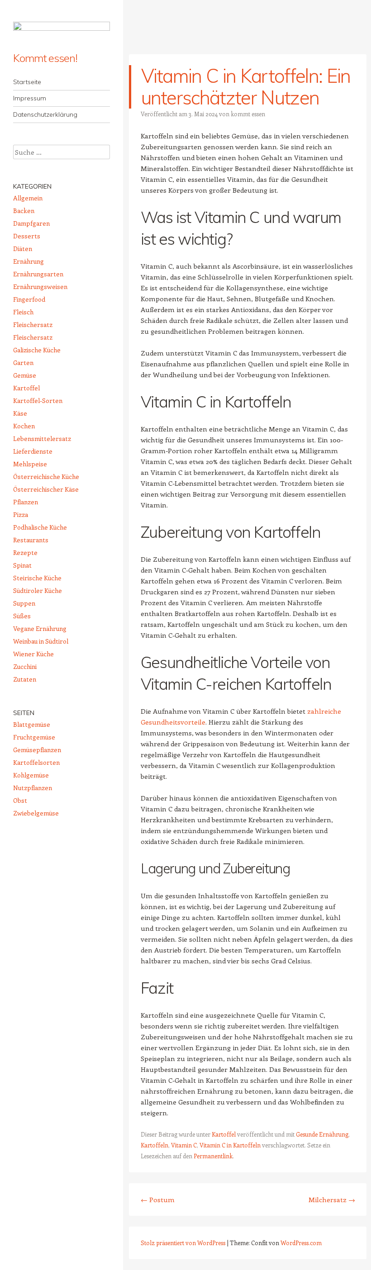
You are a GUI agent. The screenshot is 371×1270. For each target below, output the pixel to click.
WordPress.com (301, 1242)
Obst (20, 800)
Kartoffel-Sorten (37, 400)
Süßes (22, 615)
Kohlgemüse (31, 775)
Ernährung (28, 261)
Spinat (22, 565)
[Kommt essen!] (61, 32)
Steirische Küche (37, 577)
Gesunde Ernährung (322, 1134)
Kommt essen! (45, 58)
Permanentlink (213, 1156)
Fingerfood (29, 299)
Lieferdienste (32, 451)
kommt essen (248, 114)
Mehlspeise (30, 464)
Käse (20, 413)
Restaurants (30, 539)
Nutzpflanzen (32, 787)
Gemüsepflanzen (37, 749)
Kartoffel (224, 1134)
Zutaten (24, 679)
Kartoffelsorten (36, 762)
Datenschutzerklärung (45, 114)
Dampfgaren (31, 223)
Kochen (24, 426)
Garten (23, 362)
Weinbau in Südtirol (40, 641)
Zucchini (25, 666)
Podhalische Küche (40, 527)
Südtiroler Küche (37, 590)
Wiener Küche (33, 653)
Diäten (22, 248)
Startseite (27, 82)
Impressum (29, 98)
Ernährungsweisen (40, 286)
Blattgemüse (31, 724)
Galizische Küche (37, 350)
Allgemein (28, 198)
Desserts (26, 236)
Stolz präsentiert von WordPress (183, 1242)
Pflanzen (25, 502)
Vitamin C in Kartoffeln (230, 1145)
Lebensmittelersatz (42, 438)
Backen (23, 210)
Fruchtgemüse (34, 737)
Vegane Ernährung (40, 628)
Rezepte (25, 552)
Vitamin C (184, 1145)
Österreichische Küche (46, 476)
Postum (158, 1199)
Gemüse (24, 375)
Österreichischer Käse (46, 489)
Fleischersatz (32, 324)
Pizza (20, 514)
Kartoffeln (154, 1145)
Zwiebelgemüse (36, 813)
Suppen (24, 603)
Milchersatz (332, 1199)
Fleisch (23, 312)
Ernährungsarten (38, 274)
